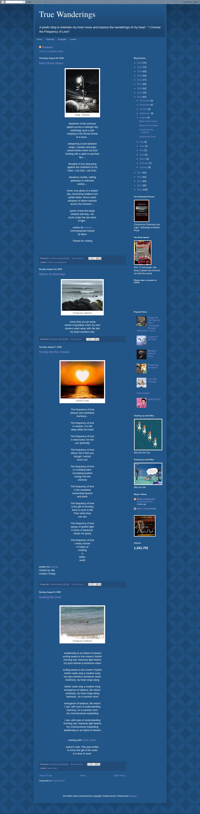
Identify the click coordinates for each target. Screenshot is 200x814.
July (142, 142)
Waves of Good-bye (52, 274)
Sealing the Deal (50, 597)
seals (54, 768)
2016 (140, 177)
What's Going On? (146, 499)
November (145, 105)
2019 (140, 93)
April (142, 155)
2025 (140, 67)
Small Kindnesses (145, 501)
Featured (50, 39)
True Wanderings (67, 13)
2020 (140, 88)
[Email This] (89, 258)
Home (39, 39)
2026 (140, 63)
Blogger (133, 796)
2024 (140, 71)
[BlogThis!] (92, 258)
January (144, 167)
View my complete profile (51, 51)
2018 (140, 97)
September (145, 113)
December (145, 100)
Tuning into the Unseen (54, 352)
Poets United (89, 740)
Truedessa (47, 47)
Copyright (62, 39)
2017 (140, 173)
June (142, 146)
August (143, 117)
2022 (140, 80)
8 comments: (76, 339)
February (144, 163)
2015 (140, 181)
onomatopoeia (60, 262)
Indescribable (143, 393)
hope (49, 768)
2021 (140, 84)
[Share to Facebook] (97, 258)
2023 (140, 76)
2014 (140, 185)
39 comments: (78, 584)
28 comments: (78, 258)
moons (50, 262)
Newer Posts (46, 775)
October (144, 109)
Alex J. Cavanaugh (146, 508)
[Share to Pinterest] (100, 258)
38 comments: (77, 764)
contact (73, 39)
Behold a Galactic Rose (152, 353)
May (142, 150)
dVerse (88, 227)
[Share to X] (94, 258)
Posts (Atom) (58, 781)
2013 (140, 190)
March (143, 159)
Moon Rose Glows (51, 63)
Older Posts (119, 775)
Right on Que (154, 399)
